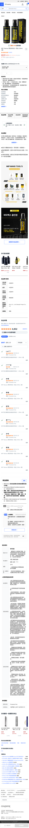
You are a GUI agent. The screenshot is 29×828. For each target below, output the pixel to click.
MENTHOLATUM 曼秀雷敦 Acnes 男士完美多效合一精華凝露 (13, 756)
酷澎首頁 (3, 12)
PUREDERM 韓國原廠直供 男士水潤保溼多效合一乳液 (13, 779)
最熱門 (3, 342)
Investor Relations (11, 790)
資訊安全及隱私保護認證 (18, 794)
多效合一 (3, 16)
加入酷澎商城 (4, 796)
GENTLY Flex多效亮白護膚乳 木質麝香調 (10, 766)
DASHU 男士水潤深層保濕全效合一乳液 (10, 764)
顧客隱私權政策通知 (20, 792)
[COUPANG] (5, 806)
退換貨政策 (3, 792)
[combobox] (22, 342)
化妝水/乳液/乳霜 (4, 743)
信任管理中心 (11, 792)
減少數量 (11, 73)
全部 (3, 8)
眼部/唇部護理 (13, 743)
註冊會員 (22, 1)
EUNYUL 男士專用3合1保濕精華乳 (9, 773)
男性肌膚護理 (20, 12)
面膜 (2, 745)
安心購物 (3, 794)
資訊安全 (9, 794)
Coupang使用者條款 (21, 790)
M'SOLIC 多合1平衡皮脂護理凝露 (9, 775)
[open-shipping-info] (14, 64)
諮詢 (24, 480)
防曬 (18, 743)
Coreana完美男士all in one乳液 (9, 783)
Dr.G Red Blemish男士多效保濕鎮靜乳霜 (10, 781)
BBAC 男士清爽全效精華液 (8, 768)
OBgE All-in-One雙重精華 (7, 762)
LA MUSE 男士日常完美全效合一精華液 (10, 777)
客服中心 (26, 1)
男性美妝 (13, 12)
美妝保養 (8, 12)
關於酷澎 (3, 790)
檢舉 (23, 536)
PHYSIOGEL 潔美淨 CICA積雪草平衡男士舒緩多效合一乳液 (13, 758)
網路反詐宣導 (12, 796)
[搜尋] (26, 8)
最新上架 (8, 342)
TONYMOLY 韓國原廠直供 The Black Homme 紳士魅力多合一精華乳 (13, 760)
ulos (2, 750)
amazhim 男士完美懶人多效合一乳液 (10, 771)
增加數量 (2, 73)
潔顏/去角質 (23, 743)
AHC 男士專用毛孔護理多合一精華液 (10, 770)
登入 (18, 1)
